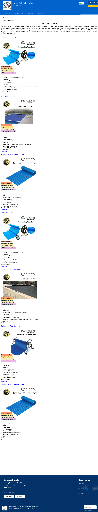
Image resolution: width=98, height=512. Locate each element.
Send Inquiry (4, 93)
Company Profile (19, 13)
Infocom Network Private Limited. (26, 508)
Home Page (8, 13)
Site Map (80, 493)
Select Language (88, 510)
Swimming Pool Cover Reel (11, 326)
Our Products (31, 13)
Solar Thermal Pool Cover (11, 269)
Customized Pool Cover (10, 38)
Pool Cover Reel (7, 213)
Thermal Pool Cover (8, 96)
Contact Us (40, 13)
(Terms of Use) (36, 506)
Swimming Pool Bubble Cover (12, 155)
